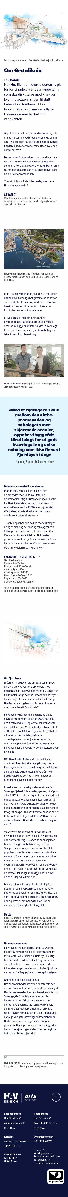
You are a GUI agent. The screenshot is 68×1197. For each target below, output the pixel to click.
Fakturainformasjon (44, 1163)
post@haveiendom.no (15, 1141)
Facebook (9, 1158)
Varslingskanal (42, 1153)
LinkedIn (9, 1161)
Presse (38, 1150)
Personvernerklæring (45, 1156)
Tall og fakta (40, 1159)
